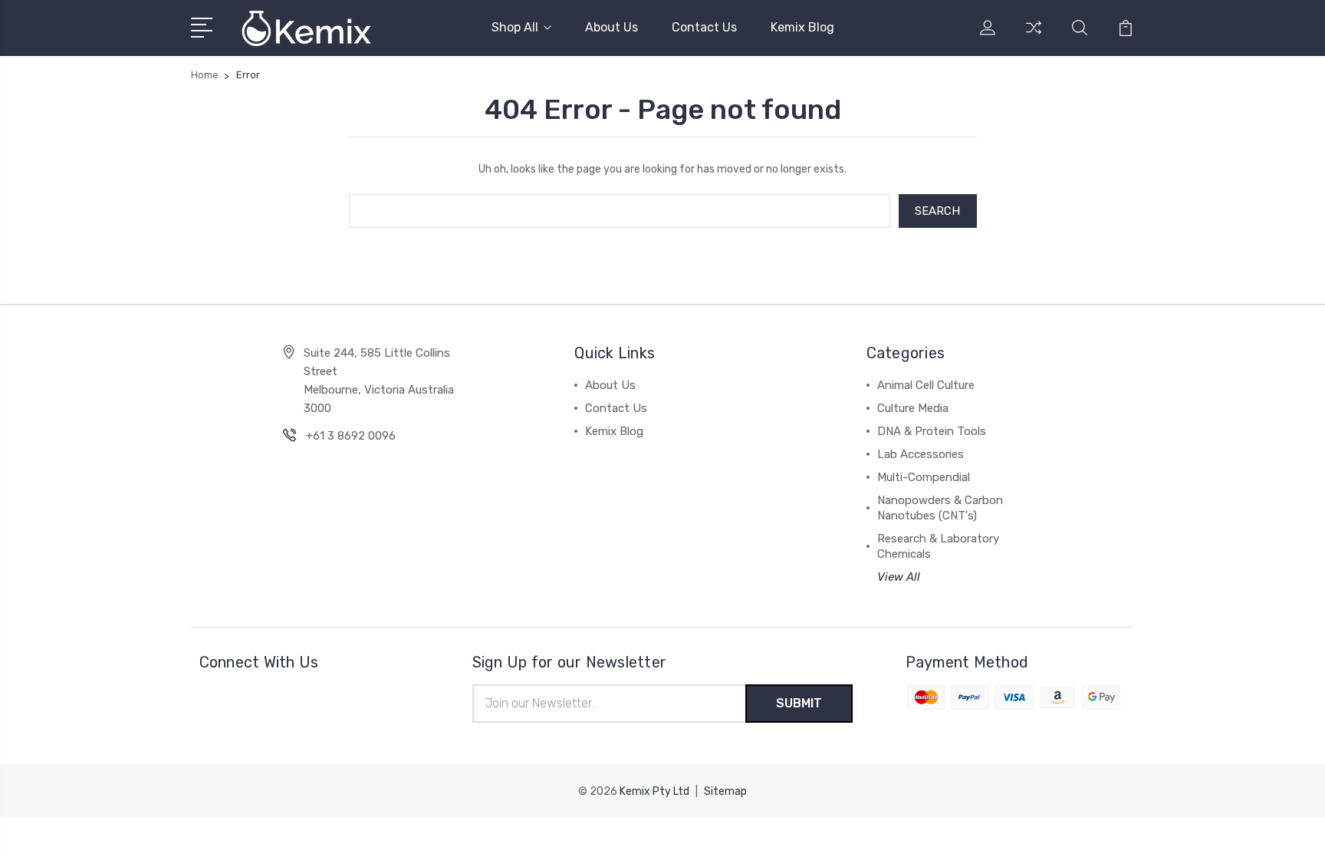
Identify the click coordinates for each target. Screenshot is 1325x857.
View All (898, 577)
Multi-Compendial (923, 477)
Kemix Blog (802, 27)
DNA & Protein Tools (931, 431)
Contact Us (704, 27)
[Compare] (1033, 36)
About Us (611, 27)
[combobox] (619, 211)
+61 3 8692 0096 (351, 436)
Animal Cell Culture (926, 385)
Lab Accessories (920, 454)
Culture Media (913, 408)
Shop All (515, 27)
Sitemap (725, 791)
